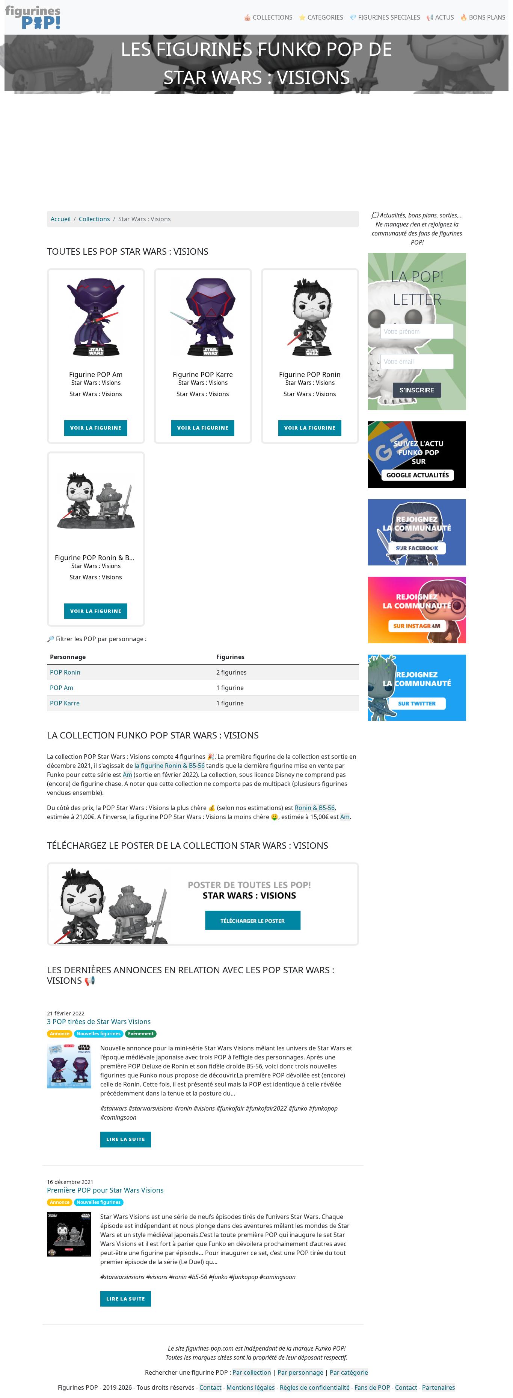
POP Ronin (65, 672)
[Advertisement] (256, 154)
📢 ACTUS (440, 17)
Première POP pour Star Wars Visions (105, 1189)
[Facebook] (417, 531)
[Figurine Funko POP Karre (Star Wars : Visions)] (203, 317)
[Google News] (417, 454)
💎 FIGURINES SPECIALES (384, 17)
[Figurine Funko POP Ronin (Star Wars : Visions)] (310, 317)
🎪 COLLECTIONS (268, 17)
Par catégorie (349, 1372)
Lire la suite (125, 1139)
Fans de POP (372, 1387)
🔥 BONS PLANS (482, 17)
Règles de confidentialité (315, 1387)
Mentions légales (250, 1387)
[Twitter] (417, 687)
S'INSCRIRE (417, 390)
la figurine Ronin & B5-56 (169, 765)
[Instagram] (417, 609)
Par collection (251, 1372)
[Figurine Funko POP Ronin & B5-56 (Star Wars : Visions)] (96, 500)
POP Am (61, 688)
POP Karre (65, 703)
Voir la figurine (95, 427)
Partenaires (438, 1387)
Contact (210, 1387)
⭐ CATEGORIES (321, 17)
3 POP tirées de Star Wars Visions (99, 1021)
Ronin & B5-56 (315, 808)
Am (127, 774)
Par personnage (300, 1372)
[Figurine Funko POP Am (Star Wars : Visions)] (96, 317)
